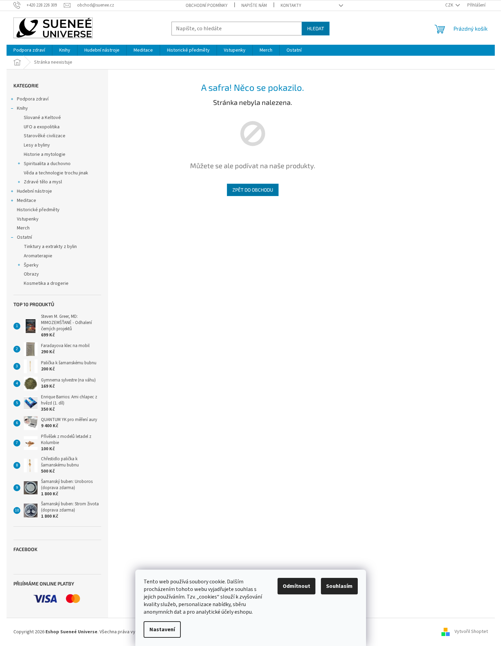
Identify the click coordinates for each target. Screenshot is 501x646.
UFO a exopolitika (42, 126)
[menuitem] (29, 50)
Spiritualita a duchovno (47, 163)
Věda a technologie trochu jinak (56, 173)
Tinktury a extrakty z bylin (50, 246)
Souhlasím (339, 586)
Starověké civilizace (44, 135)
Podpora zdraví (33, 99)
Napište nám (254, 5)
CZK (449, 5)
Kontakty (291, 5)
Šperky (31, 265)
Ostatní (24, 237)
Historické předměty (38, 209)
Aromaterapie (38, 255)
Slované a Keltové (42, 117)
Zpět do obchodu (252, 190)
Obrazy (31, 274)
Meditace (26, 200)
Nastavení (162, 629)
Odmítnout (296, 586)
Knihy (22, 108)
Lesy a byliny (37, 145)
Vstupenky (28, 219)
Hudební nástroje (34, 191)
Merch (23, 228)
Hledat (315, 28)
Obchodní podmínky (207, 5)
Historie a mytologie (44, 154)
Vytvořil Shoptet (471, 631)
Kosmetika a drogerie (46, 283)
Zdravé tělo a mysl (43, 182)
